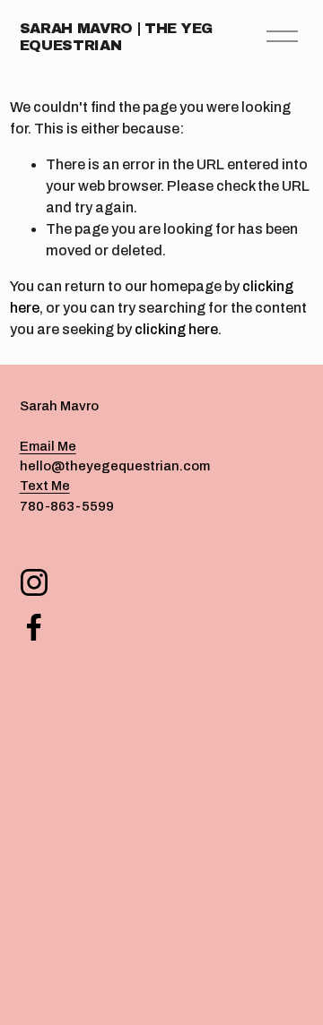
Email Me (48, 446)
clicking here (176, 329)
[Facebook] (34, 627)
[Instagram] (34, 582)
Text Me (45, 485)
